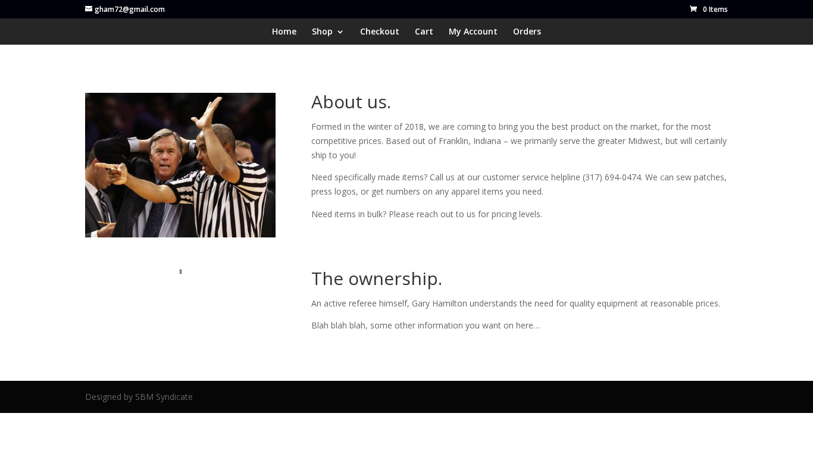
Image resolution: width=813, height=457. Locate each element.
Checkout (379, 32)
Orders (527, 32)
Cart (424, 32)
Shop (322, 32)
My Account (473, 32)
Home (284, 32)
